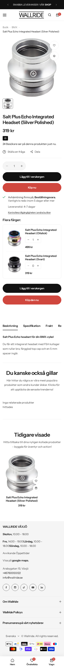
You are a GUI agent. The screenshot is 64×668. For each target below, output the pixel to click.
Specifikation (31, 326)
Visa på (16, 560)
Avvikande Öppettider (16, 553)
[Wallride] (31, 15)
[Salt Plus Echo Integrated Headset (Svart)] (14, 264)
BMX (14, 27)
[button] (7, 4)
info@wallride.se (13, 577)
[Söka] (50, 15)
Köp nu (32, 187)
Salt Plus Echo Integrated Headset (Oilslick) (41, 231)
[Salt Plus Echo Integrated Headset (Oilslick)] (14, 238)
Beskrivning (10, 326)
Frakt (49, 326)
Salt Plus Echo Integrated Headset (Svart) (41, 257)
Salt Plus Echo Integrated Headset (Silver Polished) (22, 499)
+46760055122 (12, 573)
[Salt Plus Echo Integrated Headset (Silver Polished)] (22, 474)
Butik (5, 27)
